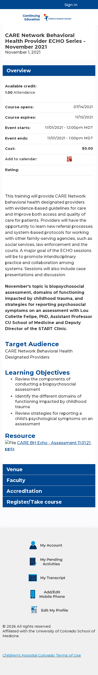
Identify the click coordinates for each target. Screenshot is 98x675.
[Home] (49, 15)
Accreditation (24, 491)
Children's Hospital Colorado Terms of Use (42, 655)
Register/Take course (34, 502)
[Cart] (83, 7)
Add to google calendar (69, 159)
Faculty (16, 480)
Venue (15, 469)
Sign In (71, 5)
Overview (19, 71)
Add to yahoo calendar (75, 159)
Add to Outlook (88, 159)
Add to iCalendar (82, 158)
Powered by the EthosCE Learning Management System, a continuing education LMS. (77, 671)
